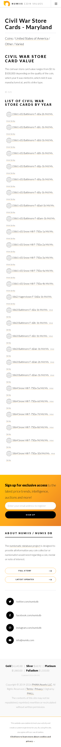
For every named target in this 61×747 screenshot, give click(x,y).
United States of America (31, 38)
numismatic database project (25, 545)
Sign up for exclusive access (26, 485)
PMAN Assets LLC (42, 684)
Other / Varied (14, 44)
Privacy (39, 688)
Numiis (27, 3)
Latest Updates (25, 579)
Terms (29, 688)
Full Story (24, 571)
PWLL (30, 693)
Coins (9, 38)
